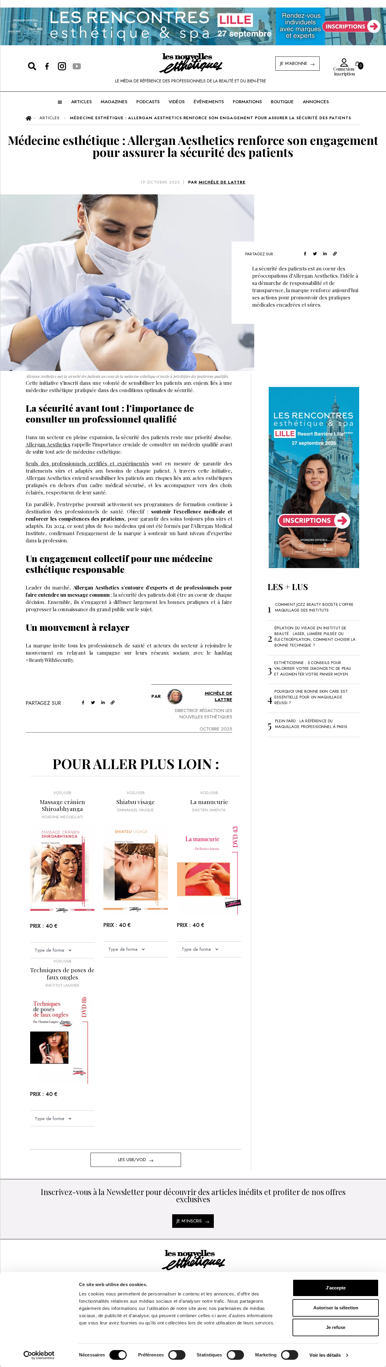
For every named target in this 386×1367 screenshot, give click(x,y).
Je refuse (335, 1327)
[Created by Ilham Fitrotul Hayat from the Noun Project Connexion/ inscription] (342, 62)
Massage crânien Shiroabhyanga (62, 805)
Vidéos (177, 101)
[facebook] (305, 253)
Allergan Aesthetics (48, 444)
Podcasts (148, 101)
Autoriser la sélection (335, 1307)
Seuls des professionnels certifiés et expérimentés (87, 463)
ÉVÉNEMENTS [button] (209, 101)
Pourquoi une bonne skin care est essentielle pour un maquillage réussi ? (311, 697)
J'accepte (336, 1287)
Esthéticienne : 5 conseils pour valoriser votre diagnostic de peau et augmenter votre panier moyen (312, 668)
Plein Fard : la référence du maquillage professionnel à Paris (311, 724)
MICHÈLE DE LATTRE (222, 182)
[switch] (176, 1355)
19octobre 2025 (160, 182)
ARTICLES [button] (81, 101)
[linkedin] (325, 253)
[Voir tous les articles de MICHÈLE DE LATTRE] (175, 696)
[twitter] (315, 253)
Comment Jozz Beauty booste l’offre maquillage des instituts (314, 607)
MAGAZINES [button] (114, 101)
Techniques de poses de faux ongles (62, 973)
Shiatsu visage (135, 801)
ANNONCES (316, 101)
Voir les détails (325, 1355)
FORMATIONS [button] (247, 101)
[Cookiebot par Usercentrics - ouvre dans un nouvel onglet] (39, 1355)
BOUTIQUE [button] (282, 101)
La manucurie (209, 801)
